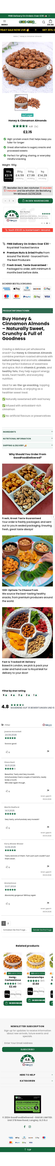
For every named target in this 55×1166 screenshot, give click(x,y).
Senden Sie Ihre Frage (42, 930)
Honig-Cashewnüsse (13, 979)
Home (15, 36)
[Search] (44, 22)
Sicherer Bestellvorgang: (17, 283)
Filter (7, 725)
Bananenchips (36, 977)
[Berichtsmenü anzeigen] (48, 751)
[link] (27, 216)
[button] (12, 983)
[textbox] (16, 930)
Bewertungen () (25, 126)
